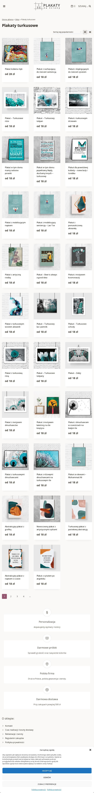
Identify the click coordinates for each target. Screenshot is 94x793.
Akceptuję (47, 770)
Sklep (17, 19)
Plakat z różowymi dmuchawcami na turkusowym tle (45, 477)
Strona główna (7, 19)
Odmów (47, 777)
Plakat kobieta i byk (14, 69)
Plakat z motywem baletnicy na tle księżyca (45, 425)
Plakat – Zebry (74, 373)
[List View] (90, 32)
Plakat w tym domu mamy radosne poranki (14, 170)
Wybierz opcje (11, 82)
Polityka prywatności (39, 790)
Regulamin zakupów (14, 738)
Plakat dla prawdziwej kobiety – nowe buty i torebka (78, 170)
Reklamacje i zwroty (14, 734)
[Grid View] (85, 32)
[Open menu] (4, 6)
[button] (90, 750)
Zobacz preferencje (47, 784)
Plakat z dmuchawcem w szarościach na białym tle (78, 425)
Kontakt (8, 725)
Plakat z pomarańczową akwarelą (75, 225)
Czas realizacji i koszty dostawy (19, 730)
